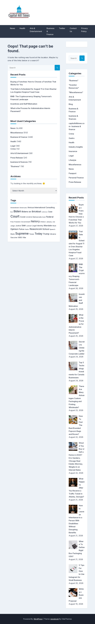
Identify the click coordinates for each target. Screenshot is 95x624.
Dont (44, 217)
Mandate (48, 225)
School (46, 229)
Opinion (14, 229)
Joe (53, 222)
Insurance (73, 151)
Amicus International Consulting (41, 207)
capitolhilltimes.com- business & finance (76, 126)
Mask (54, 226)
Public (27, 229)
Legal (12, 146)
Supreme (22, 233)
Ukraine (53, 234)
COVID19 (29, 217)
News (12, 28)
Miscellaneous (16, 132)
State (12, 234)
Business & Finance (50, 31)
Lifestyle (72, 160)
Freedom (17, 222)
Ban (11, 212)
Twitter (62, 28)
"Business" (15, 166)
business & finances (19, 162)
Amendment (14, 208)
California (44, 212)
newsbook (54, 619)
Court (14, 216)
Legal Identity (37, 226)
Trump (46, 234)
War (24, 237)
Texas (31, 234)
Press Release (16, 158)
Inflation (43, 222)
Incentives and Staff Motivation (23, 104)
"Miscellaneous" (76, 92)
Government (25, 222)
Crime (13, 149)
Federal (49, 217)
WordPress (38, 619)
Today (38, 233)
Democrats (37, 217)
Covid (22, 217)
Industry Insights (76, 147)
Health (22, 28)
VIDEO (20, 237)
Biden (17, 211)
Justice (18, 226)
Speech (52, 229)
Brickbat (36, 211)
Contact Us (73, 29)
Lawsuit (29, 226)
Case (50, 212)
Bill (30, 212)
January (49, 222)
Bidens (25, 211)
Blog (71, 104)
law (24, 225)
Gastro (71, 138)
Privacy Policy (84, 29)
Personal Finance (76, 177)
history (35, 221)
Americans (23, 208)
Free (12, 222)
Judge (12, 226)
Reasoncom (36, 229)
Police (21, 229)
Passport (72, 173)
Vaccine (13, 237)
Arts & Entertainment (36, 29)
